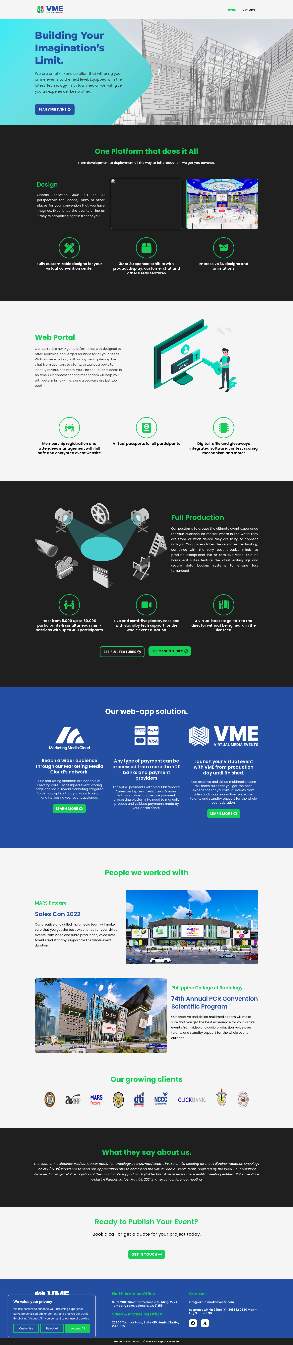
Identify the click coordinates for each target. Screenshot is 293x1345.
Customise (26, 1328)
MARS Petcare (51, 903)
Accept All (78, 1328)
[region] (52, 1316)
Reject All (52, 1328)
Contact (249, 10)
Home (232, 10)
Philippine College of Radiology (207, 988)
